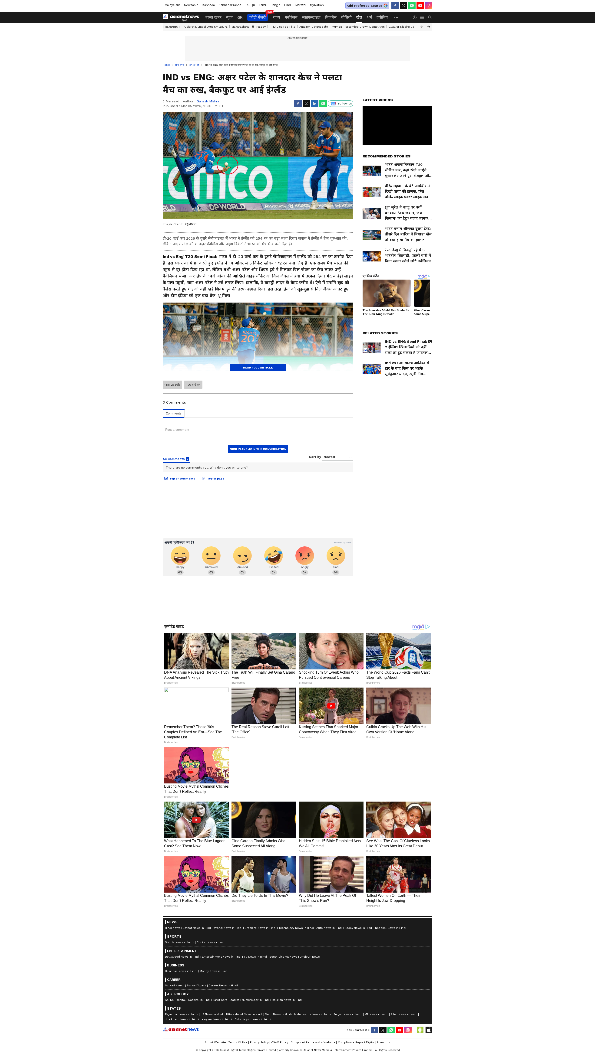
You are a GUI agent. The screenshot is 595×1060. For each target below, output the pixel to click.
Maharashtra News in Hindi (312, 1014)
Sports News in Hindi (179, 942)
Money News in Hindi (214, 971)
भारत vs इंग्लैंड (172, 384)
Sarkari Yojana (196, 985)
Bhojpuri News (310, 956)
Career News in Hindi (223, 985)
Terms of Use (238, 1042)
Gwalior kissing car (402, 26)
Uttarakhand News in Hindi (244, 1014)
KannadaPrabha (229, 5)
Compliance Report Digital (356, 1042)
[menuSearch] (430, 17)
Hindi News (172, 928)
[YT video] (420, 5)
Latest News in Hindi (197, 928)
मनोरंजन (291, 17)
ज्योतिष (382, 17)
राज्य (276, 17)
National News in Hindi (390, 928)
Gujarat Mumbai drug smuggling (206, 26)
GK (239, 17)
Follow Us (345, 103)
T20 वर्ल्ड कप (193, 384)
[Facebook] (395, 5)
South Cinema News (283, 956)
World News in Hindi (228, 928)
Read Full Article (258, 367)
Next (428, 26)
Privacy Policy (259, 1042)
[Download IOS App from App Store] (428, 1030)
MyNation (317, 5)
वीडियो (346, 17)
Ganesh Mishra (208, 101)
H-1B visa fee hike (282, 26)
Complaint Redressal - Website (313, 1042)
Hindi (287, 5)
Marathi (300, 5)
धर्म (369, 17)
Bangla (275, 5)
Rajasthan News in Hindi (181, 1014)
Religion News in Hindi (287, 999)
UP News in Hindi (212, 1014)
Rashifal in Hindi (199, 999)
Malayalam (172, 5)
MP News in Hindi (376, 1014)
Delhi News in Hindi (278, 1014)
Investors (383, 1042)
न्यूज (229, 17)
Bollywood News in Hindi (182, 956)
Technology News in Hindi (296, 928)
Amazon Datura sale (313, 26)
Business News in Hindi (181, 971)
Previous (421, 26)
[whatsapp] (412, 5)
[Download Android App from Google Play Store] (420, 1030)
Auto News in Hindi (329, 928)
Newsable (191, 5)
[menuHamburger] (422, 17)
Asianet (181, 1029)
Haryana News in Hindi (217, 1019)
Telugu (250, 5)
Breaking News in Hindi (260, 928)
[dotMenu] (396, 17)
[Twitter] (403, 5)
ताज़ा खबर (213, 17)
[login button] (416, 17)
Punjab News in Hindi (348, 1014)
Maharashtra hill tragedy (248, 26)
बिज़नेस (331, 17)
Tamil (263, 5)
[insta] (428, 5)
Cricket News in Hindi (211, 942)
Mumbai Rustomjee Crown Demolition (358, 26)
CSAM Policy (279, 1042)
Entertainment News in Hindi (221, 956)
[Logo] (182, 17)
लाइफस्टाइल (311, 17)
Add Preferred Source (364, 5)
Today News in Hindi (359, 928)
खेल (359, 17)
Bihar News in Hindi (404, 1014)
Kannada (208, 5)
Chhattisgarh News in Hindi (253, 1019)
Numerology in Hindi (255, 999)
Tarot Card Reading (226, 999)
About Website (215, 1042)
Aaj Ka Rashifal (175, 999)
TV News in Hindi (255, 956)
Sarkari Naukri (174, 985)
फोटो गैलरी (257, 17)
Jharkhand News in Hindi (182, 1019)
